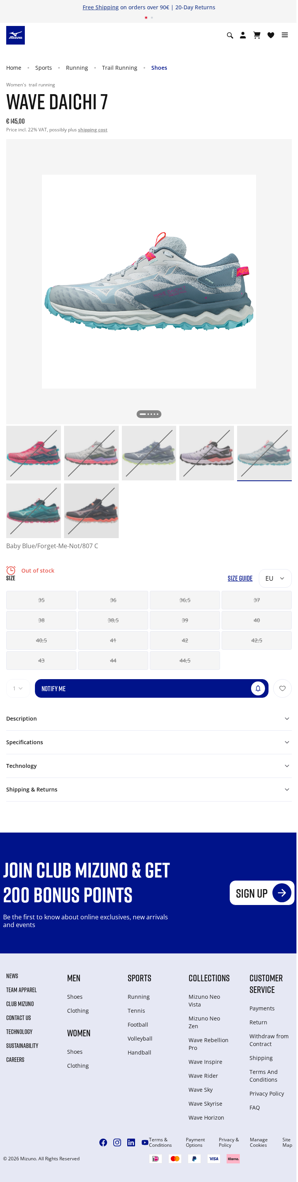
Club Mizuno (20, 1004)
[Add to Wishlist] (282, 688)
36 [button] (113, 600)
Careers (15, 1059)
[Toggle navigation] (284, 35)
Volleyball (140, 1038)
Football (138, 1024)
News (12, 976)
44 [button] (113, 660)
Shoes (159, 67)
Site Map (287, 1142)
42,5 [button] (256, 640)
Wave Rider (203, 1075)
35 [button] (41, 600)
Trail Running (119, 67)
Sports (43, 67)
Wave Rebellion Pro (209, 1043)
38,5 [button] (113, 620)
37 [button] (257, 600)
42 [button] (185, 640)
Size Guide (240, 578)
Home (13, 67)
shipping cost (92, 129)
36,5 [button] (185, 600)
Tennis (136, 1010)
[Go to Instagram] (117, 1142)
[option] (33, 453)
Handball (139, 1052)
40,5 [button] (41, 640)
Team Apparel (21, 990)
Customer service (266, 983)
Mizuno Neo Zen (204, 1022)
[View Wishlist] (271, 35)
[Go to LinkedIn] (131, 1142)
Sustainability (22, 1046)
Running (77, 67)
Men (73, 977)
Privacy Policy (266, 1093)
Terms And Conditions (263, 1075)
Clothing (78, 1010)
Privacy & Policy (229, 1142)
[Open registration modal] (243, 35)
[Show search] (230, 35)
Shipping (261, 1058)
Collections (209, 977)
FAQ (254, 1107)
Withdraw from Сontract (269, 1040)
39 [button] (185, 620)
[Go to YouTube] (145, 1142)
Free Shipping (101, 7)
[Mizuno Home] (15, 35)
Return (258, 1022)
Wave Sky (201, 1089)
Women (78, 1032)
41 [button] (113, 640)
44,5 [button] (185, 660)
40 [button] (257, 620)
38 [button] (41, 620)
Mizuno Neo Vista (204, 1000)
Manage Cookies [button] (259, 1142)
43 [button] (41, 660)
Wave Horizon (206, 1117)
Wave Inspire (205, 1061)
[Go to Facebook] (103, 1142)
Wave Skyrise (205, 1103)
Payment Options (195, 1142)
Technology (19, 1032)
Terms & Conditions (160, 1142)
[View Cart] (257, 35)
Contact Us (18, 1018)
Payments (262, 1008)
